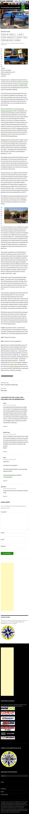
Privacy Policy (4, 794)
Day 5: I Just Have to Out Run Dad (9, 383)
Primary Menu (27, 7)
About (2, 791)
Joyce (4, 403)
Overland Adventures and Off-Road (11, 7)
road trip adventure (7, 376)
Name (3, 532)
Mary (4, 486)
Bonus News (4, 389)
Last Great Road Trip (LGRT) (16, 43)
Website (3, 546)
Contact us (3, 788)
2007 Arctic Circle (5, 31)
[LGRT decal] (8, 632)
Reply (6, 426)
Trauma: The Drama (14, 366)
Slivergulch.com (13, 136)
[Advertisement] (7, 587)
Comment (4, 512)
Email (3, 539)
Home (2, 782)
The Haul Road (23, 83)
